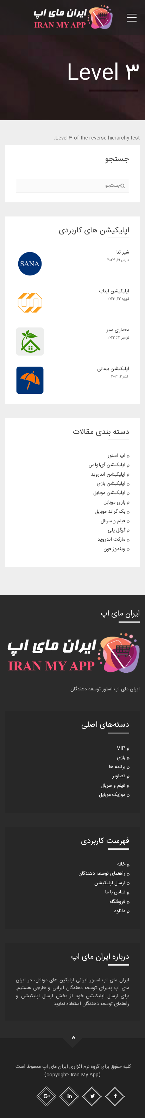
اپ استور (116, 456)
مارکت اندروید (111, 539)
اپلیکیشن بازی (111, 484)
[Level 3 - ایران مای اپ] (72, 17)
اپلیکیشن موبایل (109, 493)
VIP (121, 748)
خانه (121, 864)
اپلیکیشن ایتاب (114, 291)
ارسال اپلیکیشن (109, 883)
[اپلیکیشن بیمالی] (30, 380)
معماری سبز (118, 330)
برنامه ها (117, 767)
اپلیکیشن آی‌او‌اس (107, 465)
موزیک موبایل (112, 795)
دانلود (119, 911)
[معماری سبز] (30, 341)
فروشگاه (117, 902)
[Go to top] (73, 1038)
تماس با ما (115, 892)
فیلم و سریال (113, 521)
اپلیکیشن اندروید (108, 474)
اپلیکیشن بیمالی (113, 369)
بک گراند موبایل (110, 511)
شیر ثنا (122, 252)
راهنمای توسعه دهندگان (101, 873)
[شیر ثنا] (30, 264)
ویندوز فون (114, 549)
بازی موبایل (114, 502)
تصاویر (118, 776)
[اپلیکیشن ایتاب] (30, 303)
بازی (121, 758)
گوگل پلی (116, 530)
